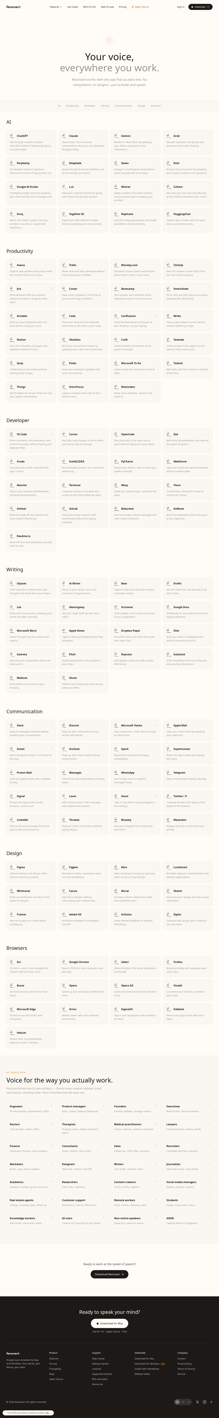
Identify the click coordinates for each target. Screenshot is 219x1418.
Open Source (142, 6)
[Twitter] (197, 1402)
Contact (181, 1358)
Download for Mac (111, 1323)
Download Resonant (107, 1274)
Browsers (156, 105)
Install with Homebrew (147, 1368)
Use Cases (72, 6)
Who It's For (89, 6)
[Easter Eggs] (211, 1402)
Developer (89, 105)
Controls (96, 1368)
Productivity (72, 105)
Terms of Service (186, 1368)
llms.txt (181, 1373)
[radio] (177, 1402)
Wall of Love (107, 6)
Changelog (55, 1368)
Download (202, 6)
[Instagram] (204, 1402)
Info (47, 1413)
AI (59, 105)
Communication (123, 105)
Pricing (122, 6)
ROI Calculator (100, 1379)
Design (141, 105)
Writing (105, 105)
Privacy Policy (184, 1363)
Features (54, 6)
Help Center (98, 1358)
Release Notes (142, 1373)
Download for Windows (150, 1363)
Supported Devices (102, 1373)
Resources (97, 1384)
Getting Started (100, 1363)
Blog (51, 1373)
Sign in (181, 6)
